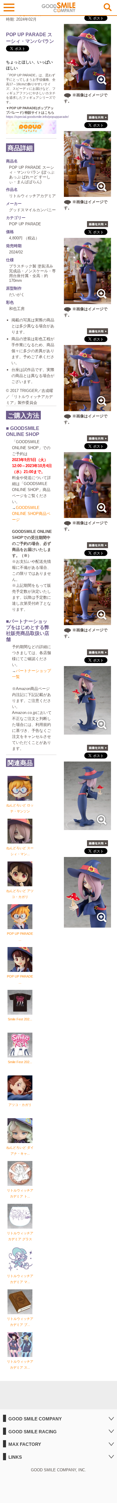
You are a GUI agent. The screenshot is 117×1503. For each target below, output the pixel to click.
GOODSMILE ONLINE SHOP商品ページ (31, 513)
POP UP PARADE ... (20, 936)
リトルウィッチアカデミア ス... (20, 1364)
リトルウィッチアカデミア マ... (20, 1279)
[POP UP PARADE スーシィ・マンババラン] (87, 731)
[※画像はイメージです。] (87, 87)
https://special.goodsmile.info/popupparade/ (37, 116)
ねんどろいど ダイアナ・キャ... (20, 1150)
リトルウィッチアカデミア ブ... (20, 1321)
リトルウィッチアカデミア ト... (20, 1193)
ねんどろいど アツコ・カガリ (20, 894)
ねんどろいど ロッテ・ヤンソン (20, 808)
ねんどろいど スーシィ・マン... (20, 851)
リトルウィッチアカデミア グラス (20, 1236)
